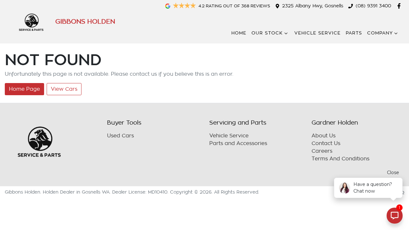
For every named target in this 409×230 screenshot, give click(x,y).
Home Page (24, 89)
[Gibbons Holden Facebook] (400, 6)
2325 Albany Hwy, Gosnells (312, 6)
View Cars (64, 89)
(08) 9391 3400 (373, 6)
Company (380, 33)
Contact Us (326, 143)
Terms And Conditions (340, 158)
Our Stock (267, 33)
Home (238, 33)
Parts (354, 33)
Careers (322, 151)
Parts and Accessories (238, 143)
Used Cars (120, 135)
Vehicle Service (317, 33)
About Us (324, 135)
